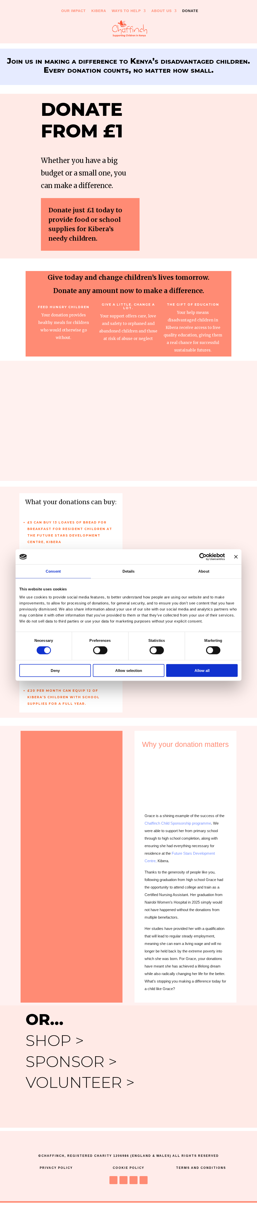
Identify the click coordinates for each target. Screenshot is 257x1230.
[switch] (100, 650)
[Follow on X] (123, 1180)
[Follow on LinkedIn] (144, 1180)
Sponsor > (71, 1061)
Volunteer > (80, 1082)
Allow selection (128, 670)
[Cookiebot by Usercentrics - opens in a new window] (203, 557)
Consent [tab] (53, 571)
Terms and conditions (201, 1168)
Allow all (202, 670)
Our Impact (73, 11)
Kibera (98, 11)
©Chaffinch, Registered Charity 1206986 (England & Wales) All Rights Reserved (128, 1156)
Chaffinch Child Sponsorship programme (178, 823)
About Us (161, 11)
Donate (190, 11)
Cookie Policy (128, 1168)
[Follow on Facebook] (113, 1180)
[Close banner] (236, 557)
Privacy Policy (56, 1168)
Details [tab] (128, 571)
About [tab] (203, 571)
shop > (55, 1040)
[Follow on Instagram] (134, 1180)
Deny (55, 670)
